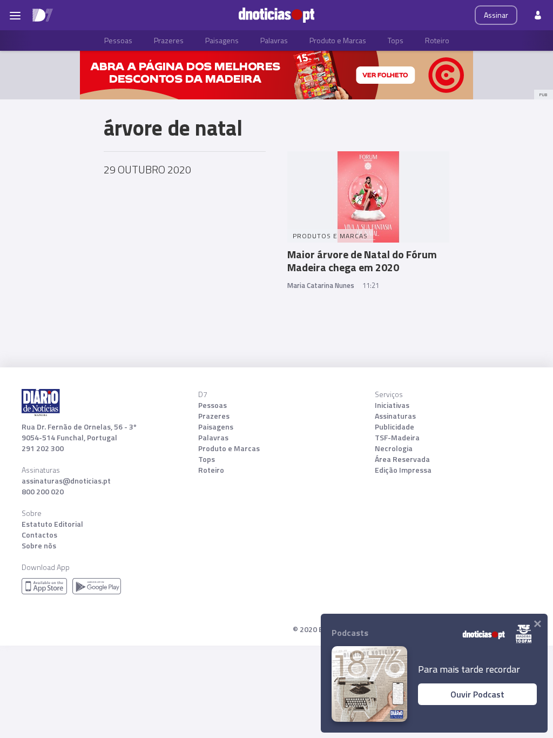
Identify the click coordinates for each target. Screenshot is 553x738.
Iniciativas (392, 405)
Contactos (39, 534)
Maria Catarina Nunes (320, 285)
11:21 (370, 285)
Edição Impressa (403, 470)
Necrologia (394, 448)
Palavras (274, 40)
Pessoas (118, 40)
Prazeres (169, 40)
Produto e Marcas (337, 40)
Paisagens (222, 40)
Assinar (496, 15)
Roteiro (437, 40)
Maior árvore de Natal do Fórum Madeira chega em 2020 (362, 261)
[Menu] (15, 15)
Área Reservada (402, 459)
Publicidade (394, 426)
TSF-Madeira (397, 437)
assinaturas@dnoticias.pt (66, 480)
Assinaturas (395, 416)
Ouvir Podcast (477, 694)
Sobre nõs (39, 545)
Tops (395, 40)
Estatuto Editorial (52, 524)
